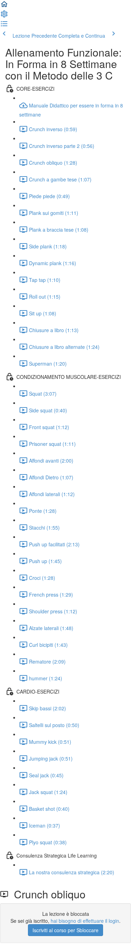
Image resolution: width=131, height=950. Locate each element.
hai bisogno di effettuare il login (85, 920)
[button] (4, 6)
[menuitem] (4, 16)
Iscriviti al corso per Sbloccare (65, 930)
